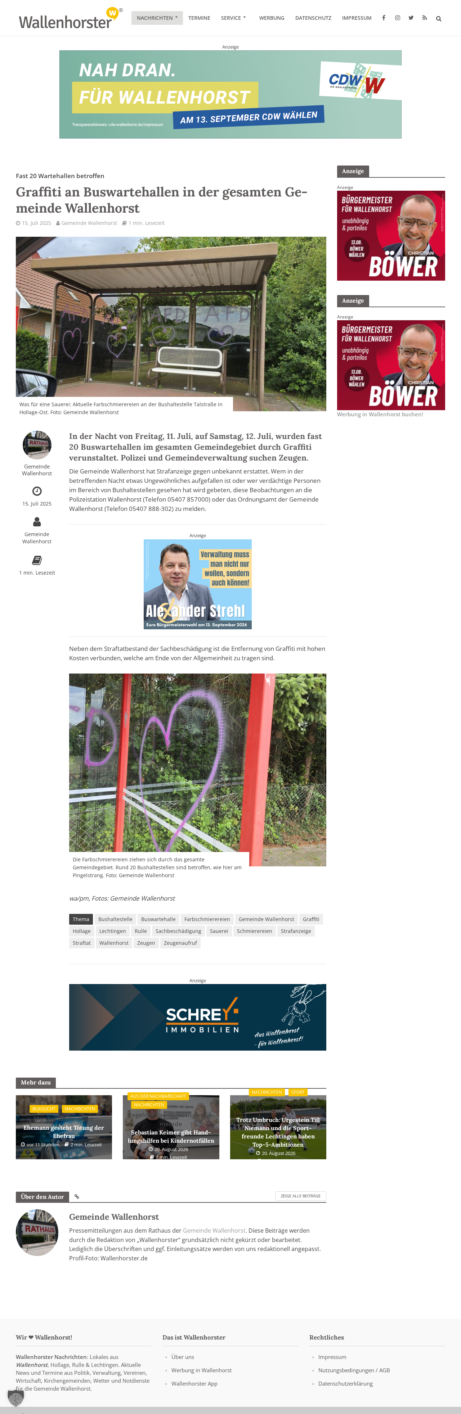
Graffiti (311, 919)
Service (231, 17)
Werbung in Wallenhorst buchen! (380, 414)
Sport (298, 1092)
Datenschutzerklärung (345, 1383)
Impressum (357, 17)
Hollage (82, 931)
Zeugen (146, 942)
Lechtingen (112, 931)
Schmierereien (254, 931)
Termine (199, 17)
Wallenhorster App (194, 1383)
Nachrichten (155, 17)
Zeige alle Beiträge (301, 1195)
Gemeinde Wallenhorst (89, 222)
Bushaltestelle (115, 919)
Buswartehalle (158, 919)
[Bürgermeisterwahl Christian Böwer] (391, 235)
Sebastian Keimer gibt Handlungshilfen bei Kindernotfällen (171, 1127)
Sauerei (219, 931)
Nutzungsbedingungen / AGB (354, 1370)
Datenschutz (313, 17)
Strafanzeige (296, 931)
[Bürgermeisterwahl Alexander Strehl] (198, 584)
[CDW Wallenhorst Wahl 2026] (230, 94)
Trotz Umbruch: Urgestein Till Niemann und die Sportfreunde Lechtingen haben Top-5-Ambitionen (278, 1123)
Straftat (82, 942)
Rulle (141, 931)
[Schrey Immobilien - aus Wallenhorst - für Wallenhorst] (197, 1017)
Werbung (272, 17)
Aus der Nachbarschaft (158, 1096)
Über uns (182, 1356)
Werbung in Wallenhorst (201, 1370)
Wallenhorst (114, 942)
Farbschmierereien (207, 919)
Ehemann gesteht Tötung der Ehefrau (63, 1127)
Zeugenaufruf (180, 942)
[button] (16, 1398)
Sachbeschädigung (178, 931)
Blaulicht (43, 1109)
